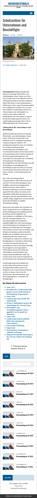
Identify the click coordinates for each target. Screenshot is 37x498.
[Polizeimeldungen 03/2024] (8, 427)
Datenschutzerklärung (18, 488)
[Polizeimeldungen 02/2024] (8, 437)
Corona (13, 35)
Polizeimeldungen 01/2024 (24, 446)
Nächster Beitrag (17, 348)
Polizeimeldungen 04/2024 (24, 415)
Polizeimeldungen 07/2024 (24, 394)
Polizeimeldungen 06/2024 (24, 404)
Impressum (18, 486)
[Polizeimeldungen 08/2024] (8, 386)
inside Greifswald (11, 65)
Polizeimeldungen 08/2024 (24, 384)
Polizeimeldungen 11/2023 (24, 467)
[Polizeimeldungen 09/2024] (8, 375)
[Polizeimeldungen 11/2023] (8, 469)
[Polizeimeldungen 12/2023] (8, 458)
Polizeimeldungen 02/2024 (24, 436)
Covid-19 (20, 35)
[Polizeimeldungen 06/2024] (8, 406)
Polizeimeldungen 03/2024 (24, 425)
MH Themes (28, 496)
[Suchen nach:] (18, 364)
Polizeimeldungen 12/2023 (24, 456)
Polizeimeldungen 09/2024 (24, 373)
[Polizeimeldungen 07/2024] (8, 396)
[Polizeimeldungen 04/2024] (8, 417)
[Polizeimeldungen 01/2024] (8, 448)
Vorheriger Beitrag (20, 346)
